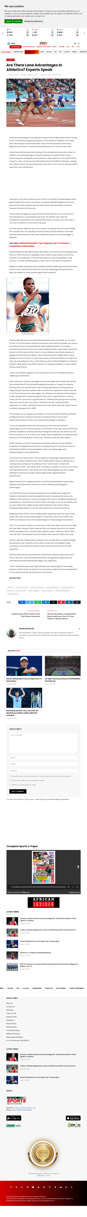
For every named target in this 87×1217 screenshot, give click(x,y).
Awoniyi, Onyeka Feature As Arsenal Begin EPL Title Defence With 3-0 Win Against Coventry (48, 919)
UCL (68, 47)
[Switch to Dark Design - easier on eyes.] (78, 43)
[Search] (75, 43)
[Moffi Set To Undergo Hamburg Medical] (12, 955)
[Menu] (11, 43)
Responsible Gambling (14, 1037)
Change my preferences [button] (33, 21)
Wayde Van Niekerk (62, 591)
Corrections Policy (13, 1030)
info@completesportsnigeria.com (25, 1108)
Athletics (10, 60)
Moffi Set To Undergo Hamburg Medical (35, 953)
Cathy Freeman (21, 587)
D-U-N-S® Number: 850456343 (17, 1040)
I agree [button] (8, 21)
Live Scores (15, 47)
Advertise (9, 1010)
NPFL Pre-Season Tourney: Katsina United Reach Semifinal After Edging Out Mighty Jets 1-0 (49, 965)
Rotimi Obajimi (33, 591)
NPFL (55, 47)
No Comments (46, 75)
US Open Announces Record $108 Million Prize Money (62, 680)
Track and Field (47, 591)
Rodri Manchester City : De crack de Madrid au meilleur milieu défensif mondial (22, 713)
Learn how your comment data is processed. (52, 799)
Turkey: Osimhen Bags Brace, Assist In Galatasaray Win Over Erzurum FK (48, 930)
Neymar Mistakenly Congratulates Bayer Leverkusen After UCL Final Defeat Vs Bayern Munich (61, 616)
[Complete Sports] (43, 43)
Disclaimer (10, 1020)
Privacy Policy (11, 1024)
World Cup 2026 (43, 47)
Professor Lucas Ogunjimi (16, 591)
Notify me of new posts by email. (24, 785)
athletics (10, 587)
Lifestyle (49, 988)
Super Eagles (28, 47)
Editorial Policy (11, 1027)
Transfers (36, 988)
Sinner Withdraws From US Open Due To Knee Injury (24, 680)
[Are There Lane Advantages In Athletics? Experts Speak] (40, 126)
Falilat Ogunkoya (67, 587)
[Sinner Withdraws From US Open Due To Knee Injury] (24, 666)
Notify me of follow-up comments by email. (28, 780)
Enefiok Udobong (52, 587)
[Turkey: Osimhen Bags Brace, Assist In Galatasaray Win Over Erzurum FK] (12, 933)
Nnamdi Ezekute (26, 629)
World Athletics (12, 594)
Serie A (74, 52)
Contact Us (10, 1007)
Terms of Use (11, 1013)
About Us (9, 1003)
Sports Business (76, 988)
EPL (73, 47)
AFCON (62, 47)
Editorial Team (11, 1017)
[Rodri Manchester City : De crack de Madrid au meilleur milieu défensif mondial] (24, 698)
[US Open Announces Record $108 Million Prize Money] (63, 666)
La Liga (80, 47)
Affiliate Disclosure (13, 1034)
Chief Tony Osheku (37, 587)
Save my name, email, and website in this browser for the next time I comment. (41, 776)
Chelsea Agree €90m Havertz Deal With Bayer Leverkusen (25, 615)
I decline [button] (17, 21)
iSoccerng (61, 988)
